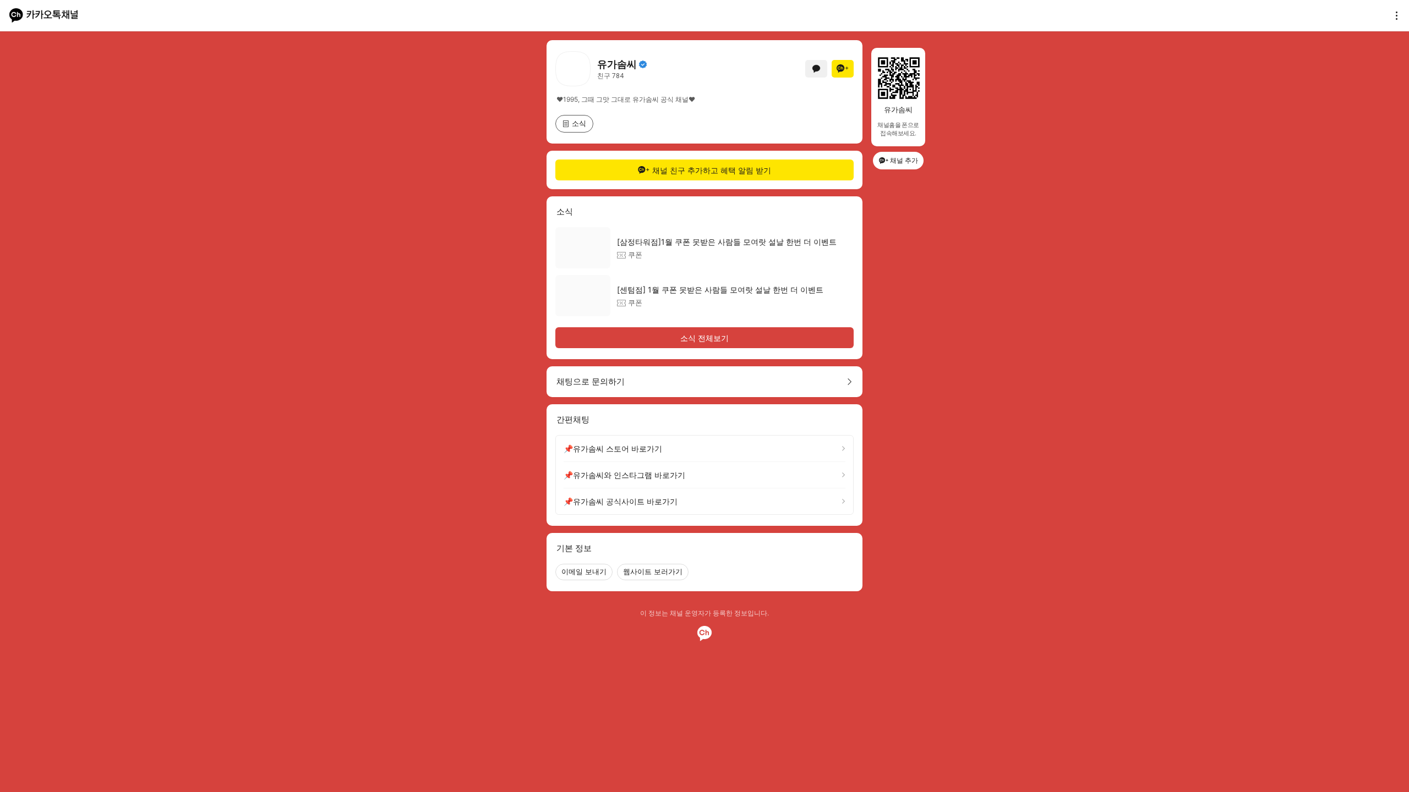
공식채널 (642, 64)
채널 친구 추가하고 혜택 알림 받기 (711, 170)
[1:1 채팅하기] (816, 69)
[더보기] (1393, 15)
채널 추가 (904, 160)
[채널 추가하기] (843, 69)
